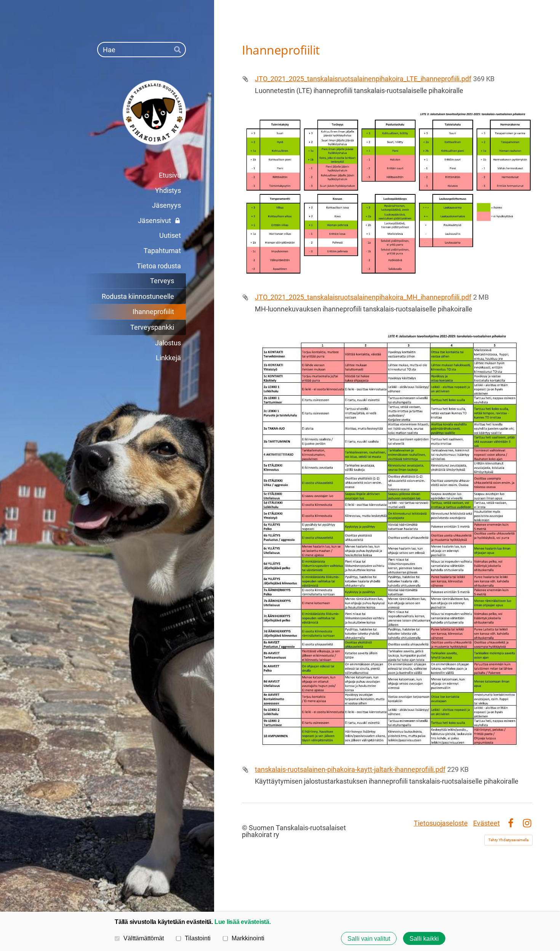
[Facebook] (510, 823)
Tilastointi (198, 938)
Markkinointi (248, 938)
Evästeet (486, 823)
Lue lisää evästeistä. (242, 921)
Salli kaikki (424, 938)
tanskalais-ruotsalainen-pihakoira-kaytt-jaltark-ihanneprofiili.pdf (350, 769)
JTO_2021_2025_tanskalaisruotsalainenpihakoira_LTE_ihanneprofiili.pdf (363, 79)
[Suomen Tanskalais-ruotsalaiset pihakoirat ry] (122, 112)
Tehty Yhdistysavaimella (508, 840)
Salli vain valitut (368, 938)
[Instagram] (527, 823)
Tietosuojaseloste (441, 823)
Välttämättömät (143, 938)
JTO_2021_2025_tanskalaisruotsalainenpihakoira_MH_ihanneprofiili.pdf (363, 297)
